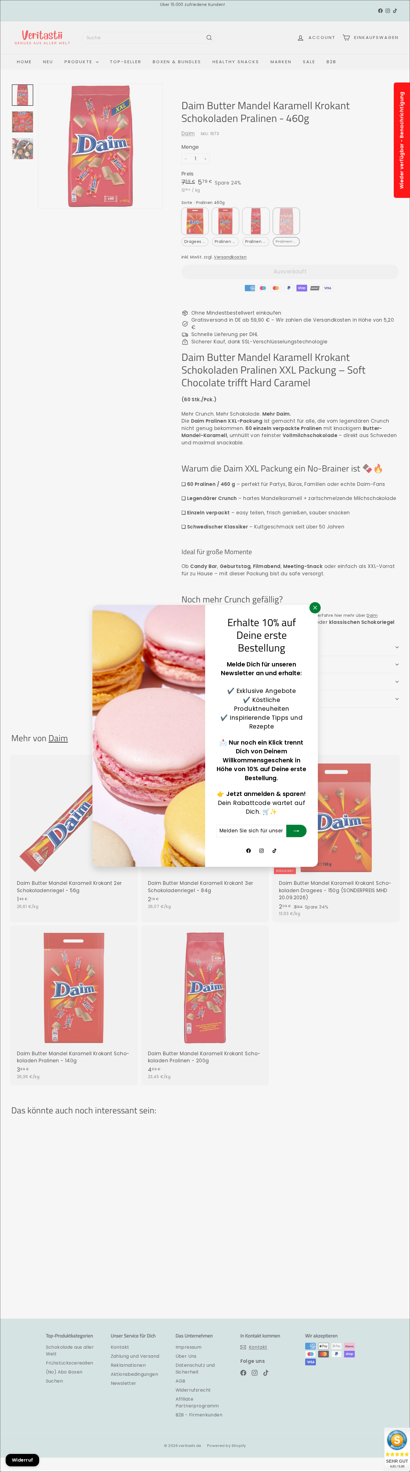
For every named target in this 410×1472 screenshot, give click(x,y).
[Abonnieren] (296, 831)
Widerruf (22, 1460)
